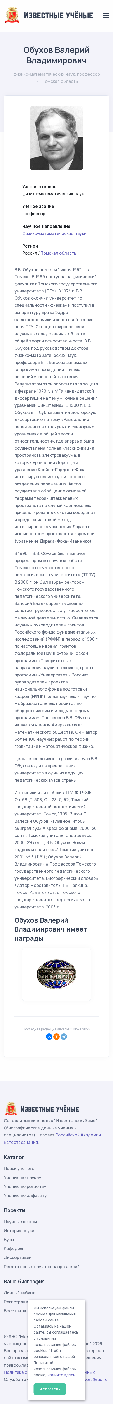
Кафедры (13, 1248)
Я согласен (50, 1388)
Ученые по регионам (25, 1186)
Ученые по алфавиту (25, 1195)
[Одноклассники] (56, 1036)
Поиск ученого (19, 1168)
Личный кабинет (21, 1292)
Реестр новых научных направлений (42, 1266)
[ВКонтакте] (49, 1036)
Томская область (58, 253)
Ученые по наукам (23, 1177)
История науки (19, 1230)
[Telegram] (64, 1036)
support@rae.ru (92, 1379)
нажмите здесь (61, 1374)
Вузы (9, 1239)
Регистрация (17, 1302)
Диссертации (18, 1257)
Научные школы (20, 1222)
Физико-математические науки (54, 233)
